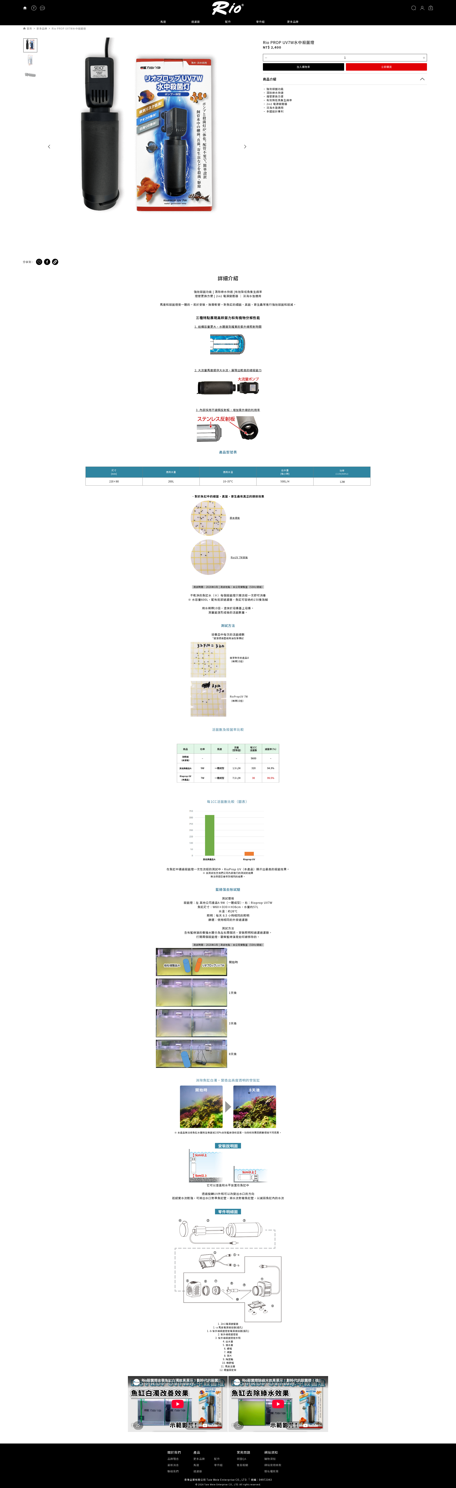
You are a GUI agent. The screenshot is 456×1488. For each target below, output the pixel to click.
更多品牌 (293, 21)
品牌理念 (173, 1459)
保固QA (241, 1459)
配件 (228, 21)
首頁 (29, 28)
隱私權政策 (271, 1471)
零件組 (260, 21)
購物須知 (270, 1459)
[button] (49, 146)
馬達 (163, 21)
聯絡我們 (173, 1471)
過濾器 (195, 21)
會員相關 (242, 1465)
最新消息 (173, 1465)
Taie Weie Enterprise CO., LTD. (221, 1485)
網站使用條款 (272, 1465)
